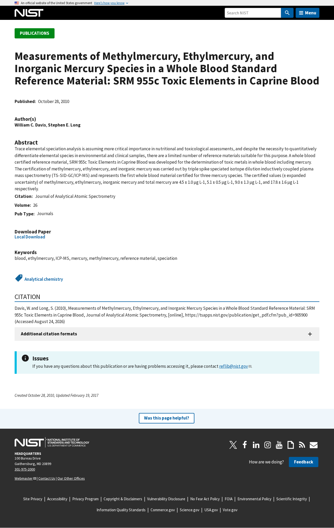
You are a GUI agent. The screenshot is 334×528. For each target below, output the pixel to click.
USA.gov (211, 509)
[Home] (29, 13)
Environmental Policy (254, 498)
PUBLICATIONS (34, 33)
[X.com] (233, 445)
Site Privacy (32, 498)
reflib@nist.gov (233, 366)
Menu (310, 13)
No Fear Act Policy (205, 498)
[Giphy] (290, 445)
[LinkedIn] (256, 445)
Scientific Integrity (291, 498)
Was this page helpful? (166, 418)
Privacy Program (85, 498)
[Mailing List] (313, 445)
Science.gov (189, 509)
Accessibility (57, 498)
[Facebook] (244, 445)
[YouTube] (279, 445)
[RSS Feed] (302, 445)
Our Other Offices (71, 478)
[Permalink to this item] (38, 119)
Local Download (30, 237)
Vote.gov (230, 509)
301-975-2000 (25, 469)
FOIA (228, 498)
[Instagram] (267, 445)
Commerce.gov (163, 509)
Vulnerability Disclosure (166, 498)
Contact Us (46, 478)
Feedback (303, 462)
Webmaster (24, 478)
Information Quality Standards (121, 509)
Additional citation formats (49, 334)
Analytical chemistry (44, 279)
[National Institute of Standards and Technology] (52, 442)
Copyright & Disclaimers (123, 498)
